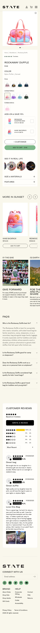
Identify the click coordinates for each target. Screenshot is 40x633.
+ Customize (20, 142)
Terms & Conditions (20, 610)
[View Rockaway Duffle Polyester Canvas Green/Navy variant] (26, 84)
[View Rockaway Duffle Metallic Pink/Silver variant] (7, 84)
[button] (21, 47)
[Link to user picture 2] (21, 537)
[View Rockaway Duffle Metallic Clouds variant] (20, 96)
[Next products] (35, 197)
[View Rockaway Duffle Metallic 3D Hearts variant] (14, 96)
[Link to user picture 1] (11, 537)
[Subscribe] (34, 576)
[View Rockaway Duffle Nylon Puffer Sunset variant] (7, 96)
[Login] (27, 7)
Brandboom (13, 52)
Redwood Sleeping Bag (21, 120)
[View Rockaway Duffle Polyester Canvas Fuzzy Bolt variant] (14, 84)
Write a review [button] (20, 423)
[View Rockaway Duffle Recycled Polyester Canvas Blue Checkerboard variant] (20, 84)
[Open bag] (31, 7)
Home (6, 52)
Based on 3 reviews (13, 417)
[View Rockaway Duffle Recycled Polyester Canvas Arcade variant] (26, 96)
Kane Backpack (21, 130)
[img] (18, 456)
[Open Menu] (36, 7)
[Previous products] (30, 197)
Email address (9, 576)
